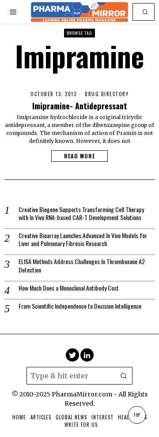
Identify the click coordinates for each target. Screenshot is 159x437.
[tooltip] (72, 355)
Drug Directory (107, 94)
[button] (146, 12)
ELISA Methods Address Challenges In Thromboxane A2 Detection (82, 265)
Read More (79, 156)
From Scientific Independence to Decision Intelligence (80, 306)
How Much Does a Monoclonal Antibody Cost (69, 288)
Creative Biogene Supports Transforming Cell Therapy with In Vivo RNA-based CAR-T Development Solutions (81, 213)
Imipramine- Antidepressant (79, 106)
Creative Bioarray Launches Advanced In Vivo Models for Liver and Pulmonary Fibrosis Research (83, 239)
